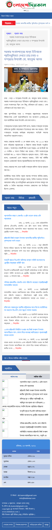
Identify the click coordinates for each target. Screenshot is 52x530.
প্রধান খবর (18, 33)
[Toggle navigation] (49, 15)
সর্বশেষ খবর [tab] (14, 377)
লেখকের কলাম (8, 525)
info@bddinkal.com (27, 498)
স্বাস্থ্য (47, 525)
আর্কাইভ (8, 368)
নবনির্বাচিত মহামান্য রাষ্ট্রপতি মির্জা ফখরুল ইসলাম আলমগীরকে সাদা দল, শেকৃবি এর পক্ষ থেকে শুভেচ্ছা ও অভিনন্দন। (24, 435)
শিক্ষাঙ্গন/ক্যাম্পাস (21, 525)
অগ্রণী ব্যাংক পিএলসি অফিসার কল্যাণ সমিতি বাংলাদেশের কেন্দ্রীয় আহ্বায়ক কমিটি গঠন (25, 415)
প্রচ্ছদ (8, 33)
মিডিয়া (21, 197)
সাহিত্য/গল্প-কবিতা (36, 525)
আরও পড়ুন (11, 207)
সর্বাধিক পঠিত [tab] (38, 377)
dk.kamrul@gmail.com (27, 495)
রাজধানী (32, 197)
